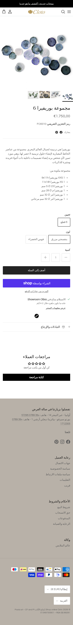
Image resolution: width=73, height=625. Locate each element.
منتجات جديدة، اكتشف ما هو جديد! (36, 3)
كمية (67, 250)
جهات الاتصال (62, 463)
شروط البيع (63, 507)
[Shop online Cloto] (36, 11)
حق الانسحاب (62, 512)
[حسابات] (12, 12)
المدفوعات (64, 518)
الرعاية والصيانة (61, 524)
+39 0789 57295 (30, 415)
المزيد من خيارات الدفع (36, 291)
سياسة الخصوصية (60, 468)
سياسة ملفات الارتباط (58, 474)
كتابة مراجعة (36, 377)
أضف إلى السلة (36, 270)
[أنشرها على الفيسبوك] (61, 132)
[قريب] (61, 12)
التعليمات (65, 480)
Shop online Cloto (54, 609)
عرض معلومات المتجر (56, 308)
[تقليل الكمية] (66, 257)
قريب (67, 485)
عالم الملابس (63, 545)
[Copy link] (36, 316)
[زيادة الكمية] (45, 257)
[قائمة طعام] (69, 12)
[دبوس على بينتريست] (56, 132)
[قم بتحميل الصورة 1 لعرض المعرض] (36, 52)
